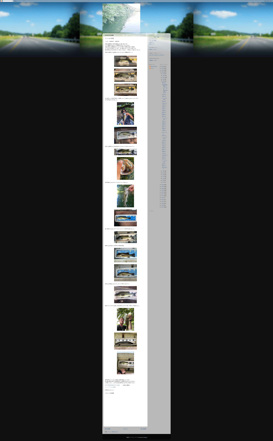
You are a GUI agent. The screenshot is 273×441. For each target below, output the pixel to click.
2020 (162, 188)
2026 (162, 66)
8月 (163, 81)
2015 (162, 197)
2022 (162, 184)
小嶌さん (164, 153)
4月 (163, 176)
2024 (162, 70)
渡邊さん (164, 114)
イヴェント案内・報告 (154, 37)
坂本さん (164, 101)
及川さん (164, 94)
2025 (162, 68)
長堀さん (164, 106)
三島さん (164, 140)
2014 (162, 199)
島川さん (164, 158)
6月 (163, 172)
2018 (162, 192)
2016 (162, 195)
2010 (162, 207)
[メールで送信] (123, 385)
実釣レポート (152, 44)
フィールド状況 (111, 387)
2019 (162, 190)
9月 (163, 79)
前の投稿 (143, 429)
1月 (163, 182)
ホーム (125, 429)
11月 (164, 75)
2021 (162, 186)
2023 (162, 72)
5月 (163, 174)
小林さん (164, 130)
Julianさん (164, 103)
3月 (163, 178)
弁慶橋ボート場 (152, 60)
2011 (162, 205)
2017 (162, 194)
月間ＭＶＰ (151, 42)
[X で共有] (126, 385)
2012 (162, 203)
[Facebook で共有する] (127, 385)
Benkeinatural (154, 66)
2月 (163, 180)
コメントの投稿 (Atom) (112, 431)
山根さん (164, 110)
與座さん (164, 147)
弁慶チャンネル (152, 49)
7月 (163, 171)
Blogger (145, 437)
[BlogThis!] (125, 385)
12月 (164, 73)
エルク (152, 68)
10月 (164, 77)
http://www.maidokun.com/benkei (156, 55)
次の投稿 (107, 429)
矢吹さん (164, 96)
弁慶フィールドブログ (115, 6)
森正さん (164, 82)
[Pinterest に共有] (129, 385)
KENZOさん (165, 155)
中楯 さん (164, 105)
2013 (162, 201)
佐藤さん (164, 123)
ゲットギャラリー (153, 38)
